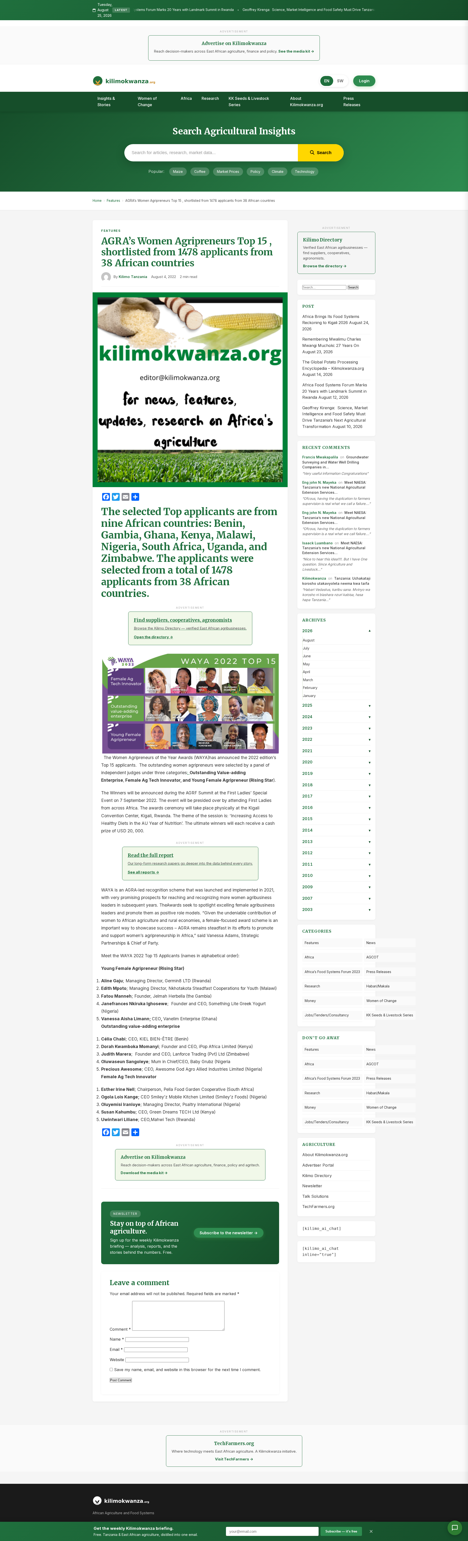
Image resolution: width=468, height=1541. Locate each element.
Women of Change (147, 101)
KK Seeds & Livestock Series (249, 101)
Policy (255, 171)
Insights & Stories (106, 101)
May (306, 664)
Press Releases (351, 101)
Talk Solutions (315, 1196)
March (308, 680)
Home (97, 201)
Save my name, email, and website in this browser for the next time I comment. (187, 1369)
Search (353, 287)
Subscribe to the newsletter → (229, 1232)
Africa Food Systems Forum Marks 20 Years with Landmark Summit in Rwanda (334, 391)
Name (117, 1339)
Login (364, 80)
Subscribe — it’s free (341, 1531)
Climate (277, 171)
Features (113, 201)
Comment (120, 1329)
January (309, 696)
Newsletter (312, 1185)
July (306, 648)
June (307, 656)
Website (117, 1359)
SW (340, 80)
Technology (304, 171)
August (308, 640)
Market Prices (228, 171)
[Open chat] (455, 1528)
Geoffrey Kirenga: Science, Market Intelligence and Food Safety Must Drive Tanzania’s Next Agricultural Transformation (247, 10)
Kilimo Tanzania (133, 277)
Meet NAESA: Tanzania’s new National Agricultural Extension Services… (334, 487)
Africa (186, 98)
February (310, 688)
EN (326, 80)
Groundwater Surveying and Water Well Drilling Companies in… (335, 462)
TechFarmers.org (318, 1206)
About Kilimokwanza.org (306, 101)
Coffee (199, 171)
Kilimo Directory (317, 1175)
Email (116, 1349)
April (306, 672)
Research (210, 98)
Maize (178, 171)
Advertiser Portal (318, 1165)
